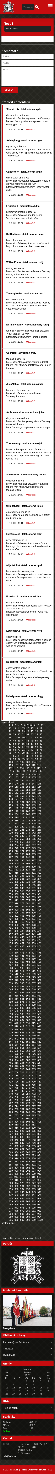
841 (22, 1140)
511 (22, 971)
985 (22, 1214)
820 (39, 1128)
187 (22, 805)
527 (11, 980)
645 (34, 1038)
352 (39, 888)
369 (34, 897)
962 (28, 1201)
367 (22, 897)
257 (11, 842)
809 (11, 1124)
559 (22, 995)
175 (22, 799)
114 (22, 768)
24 (27, 731)
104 (34, 762)
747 (34, 1091)
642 (16, 1038)
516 (16, 974)
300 (16, 863)
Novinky (14, 1238)
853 (22, 1146)
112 (11, 768)
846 (16, 1143)
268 (39, 845)
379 (22, 903)
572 (28, 1002)
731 (11, 1085)
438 (16, 934)
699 (34, 1066)
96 (27, 759)
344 (28, 885)
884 (28, 1161)
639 (34, 1035)
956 (28, 1198)
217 (22, 820)
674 (28, 1054)
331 (22, 879)
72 (27, 750)
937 (22, 1189)
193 (22, 808)
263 (11, 845)
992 (28, 1217)
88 (27, 756)
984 (16, 1214)
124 (40, 771)
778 (39, 1106)
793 (22, 1115)
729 (34, 1081)
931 (22, 1186)
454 (39, 940)
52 (10, 744)
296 (28, 860)
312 (16, 869)
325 (22, 876)
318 (16, 873)
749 (11, 1094)
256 (39, 839)
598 (39, 1014)
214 (39, 817)
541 (22, 986)
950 (28, 1195)
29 (14, 734)
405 (34, 916)
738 (16, 1088)
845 (11, 1143)
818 (28, 1128)
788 (28, 1112)
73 (32, 750)
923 (11, 1183)
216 (16, 820)
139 (22, 780)
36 (10, 737)
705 (34, 1069)
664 (39, 1048)
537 (34, 983)
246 (16, 836)
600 (16, 1017)
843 (34, 1140)
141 (34, 780)
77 (14, 753)
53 (14, 744)
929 (11, 1186)
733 (22, 1085)
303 (34, 863)
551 (11, 992)
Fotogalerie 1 (10, 1328)
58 (36, 744)
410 (28, 919)
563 (11, 999)
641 (11, 1038)
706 (39, 1069)
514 (39, 971)
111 (39, 765)
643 (22, 1038)
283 (22, 854)
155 (11, 790)
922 (39, 1180)
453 (34, 940)
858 (16, 1149)
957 (34, 1198)
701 (11, 1069)
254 (28, 839)
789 (34, 1112)
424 (39, 925)
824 (28, 1131)
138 (16, 780)
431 (11, 931)
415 (22, 922)
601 (22, 1017)
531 (34, 980)
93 (14, 759)
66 (36, 746)
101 (16, 762)
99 (41, 759)
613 (22, 1023)
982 (39, 1211)
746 (28, 1091)
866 (28, 1152)
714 (16, 1075)
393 (34, 909)
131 (11, 777)
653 (11, 1045)
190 (39, 805)
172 (39, 796)
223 (22, 823)
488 (28, 959)
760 (39, 1097)
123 (35, 771)
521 (11, 977)
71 (23, 750)
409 (22, 919)
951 (34, 1195)
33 (32, 734)
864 (16, 1152)
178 (39, 799)
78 (19, 753)
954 (16, 1198)
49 (32, 740)
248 (28, 836)
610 (39, 1020)
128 (28, 774)
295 (22, 860)
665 (11, 1051)
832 (39, 1134)
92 (10, 759)
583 (22, 1008)
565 (22, 999)
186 (16, 805)
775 (22, 1106)
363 (34, 894)
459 (34, 943)
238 (39, 830)
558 (16, 995)
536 (28, 983)
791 (11, 1115)
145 (22, 783)
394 (39, 909)
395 (11, 912)
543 (34, 986)
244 (39, 833)
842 (28, 1140)
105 (39, 762)
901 (22, 1171)
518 (28, 974)
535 (22, 983)
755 (11, 1097)
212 (28, 817)
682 (39, 1057)
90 (36, 756)
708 (16, 1072)
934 (39, 1186)
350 (28, 888)
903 (34, 1171)
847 (22, 1143)
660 (16, 1048)
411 (33, 919)
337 (22, 882)
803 (11, 1121)
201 (34, 811)
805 (22, 1121)
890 (28, 1164)
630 (16, 1032)
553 (22, 992)
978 (16, 1211)
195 (34, 808)
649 (22, 1042)
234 (16, 830)
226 (39, 823)
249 (34, 836)
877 (22, 1158)
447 (34, 937)
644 (28, 1038)
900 (16, 1171)
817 (22, 1128)
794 (28, 1115)
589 (22, 1011)
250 (39, 836)
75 (41, 750)
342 (16, 885)
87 (23, 756)
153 (34, 787)
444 (16, 937)
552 (16, 992)
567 (34, 999)
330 (16, 879)
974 (28, 1207)
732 (16, 1085)
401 (11, 916)
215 (11, 820)
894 (16, 1168)
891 (34, 1164)
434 (28, 931)
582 (16, 1008)
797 (11, 1118)
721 (22, 1078)
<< (6, 1372)
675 (34, 1054)
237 (34, 830)
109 (28, 765)
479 (11, 956)
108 (22, 765)
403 (22, 916)
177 (34, 799)
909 (34, 1174)
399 (34, 912)
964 (39, 1201)
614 (28, 1023)
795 (34, 1115)
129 (34, 774)
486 (16, 959)
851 (11, 1146)
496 (39, 962)
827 (11, 1134)
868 (39, 1152)
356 (28, 891)
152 (28, 787)
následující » (8, 1223)
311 (11, 869)
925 (22, 1183)
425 (11, 928)
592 (39, 1011)
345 (34, 885)
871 (22, 1155)
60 (10, 746)
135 (34, 777)
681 (34, 1057)
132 (16, 777)
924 (16, 1183)
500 (28, 965)
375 (34, 900)
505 (22, 968)
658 (39, 1045)
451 (22, 940)
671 (11, 1054)
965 (11, 1204)
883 (22, 1161)
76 (10, 753)
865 (22, 1152)
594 (16, 1014)
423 (34, 925)
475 (22, 952)
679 (22, 1057)
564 (16, 999)
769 (22, 1103)
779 (11, 1109)
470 (28, 949)
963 (34, 1201)
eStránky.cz (9, 1355)
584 (28, 1008)
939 (34, 1189)
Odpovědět (30, 130)
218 (28, 820)
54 (19, 744)
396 (16, 912)
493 (22, 962)
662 (28, 1048)
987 (34, 1214)
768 (16, 1103)
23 (23, 731)
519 (34, 974)
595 (22, 1014)
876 (16, 1158)
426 (16, 928)
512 (28, 971)
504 (16, 968)
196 (39, 808)
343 (22, 885)
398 (28, 912)
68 (10, 750)
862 (39, 1149)
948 (16, 1195)
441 (34, 934)
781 (22, 1109)
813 (33, 1124)
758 (28, 1097)
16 (27, 728)
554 (28, 992)
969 (34, 1204)
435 (34, 931)
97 (32, 759)
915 (33, 1177)
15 (23, 728)
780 (16, 1109)
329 (11, 879)
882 (16, 1161)
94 (19, 759)
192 (16, 808)
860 (28, 1149)
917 (11, 1180)
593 (11, 1014)
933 (34, 1186)
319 (22, 873)
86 (19, 756)
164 (28, 793)
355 (22, 891)
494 (28, 962)
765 (34, 1100)
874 (39, 1155)
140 (28, 780)
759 (34, 1097)
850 (39, 1143)
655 (22, 1045)
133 (22, 777)
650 (28, 1042)
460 (39, 943)
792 (16, 1115)
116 (33, 768)
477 (34, 952)
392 (28, 909)
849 (34, 1143)
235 (22, 830)
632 (28, 1032)
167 (11, 796)
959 (11, 1201)
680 (28, 1057)
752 (28, 1094)
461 (11, 946)
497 (11, 965)
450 (16, 940)
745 (22, 1091)
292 (39, 857)
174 (16, 799)
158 (28, 790)
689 (11, 1063)
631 (22, 1032)
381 (34, 903)
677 (11, 1057)
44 (10, 740)
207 (34, 814)
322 (39, 873)
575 (11, 1005)
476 (28, 952)
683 (11, 1060)
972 (16, 1207)
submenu (27, 1238)
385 (22, 906)
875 (11, 1158)
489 (34, 959)
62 (19, 746)
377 (11, 903)
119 (12, 771)
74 (36, 750)
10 (38, 725)
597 (34, 1014)
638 (28, 1035)
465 (34, 946)
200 (28, 811)
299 (11, 863)
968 (28, 1204)
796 (39, 1115)
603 (34, 1017)
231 (34, 826)
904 (39, 1171)
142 (39, 780)
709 (22, 1072)
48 (27, 740)
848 (28, 1143)
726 (16, 1081)
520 (39, 974)
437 (11, 934)
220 (39, 820)
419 (11, 925)
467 (11, 949)
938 (28, 1189)
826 (39, 1131)
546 (16, 989)
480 (16, 956)
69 (14, 750)
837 (34, 1137)
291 (34, 857)
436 (39, 931)
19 (41, 728)
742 (39, 1088)
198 (16, 811)
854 (28, 1146)
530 (28, 980)
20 (10, 731)
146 (28, 783)
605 (11, 1020)
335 (11, 882)
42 (36, 737)
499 (22, 965)
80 (27, 753)
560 (28, 995)
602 (28, 1017)
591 (34, 1011)
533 (11, 983)
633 (34, 1032)
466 (39, 946)
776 (28, 1106)
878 (28, 1158)
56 (27, 744)
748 (39, 1091)
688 (39, 1060)
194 (28, 808)
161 (11, 793)
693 (34, 1063)
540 (16, 986)
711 (33, 1072)
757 (22, 1097)
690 (16, 1063)
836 (28, 1137)
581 (11, 1008)
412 (39, 919)
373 (22, 900)
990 (16, 1217)
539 (11, 986)
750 (16, 1094)
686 (28, 1060)
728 (28, 1081)
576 (16, 1005)
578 (28, 1005)
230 (28, 826)
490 (39, 959)
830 (28, 1134)
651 (34, 1042)
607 (22, 1020)
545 (11, 989)
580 (39, 1005)
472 (39, 949)
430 (39, 928)
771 (34, 1103)
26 (36, 731)
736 (39, 1085)
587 (11, 1011)
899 (11, 1171)
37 (14, 737)
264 (16, 845)
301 (22, 863)
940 (39, 1189)
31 (23, 734)
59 (41, 744)
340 (39, 882)
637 (22, 1035)
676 (39, 1054)
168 (16, 796)
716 (28, 1075)
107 (16, 765)
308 (28, 866)
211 (22, 817)
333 (34, 879)
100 (11, 762)
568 (39, 999)
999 (34, 1220)
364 (39, 894)
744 (16, 1091)
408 (16, 919)
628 (39, 1029)
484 (39, 956)
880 (39, 1158)
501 (34, 965)
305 (11, 866)
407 (11, 919)
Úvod (4, 1238)
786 (16, 1112)
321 (34, 873)
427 (22, 928)
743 (11, 1091)
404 (28, 916)
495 (34, 962)
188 (28, 805)
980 (28, 1211)
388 (39, 906)
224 (28, 823)
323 (11, 876)
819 (34, 1128)
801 (34, 1118)
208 (39, 814)
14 (19, 728)
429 (34, 928)
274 (39, 848)
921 (34, 1180)
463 (22, 946)
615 (33, 1023)
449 (11, 940)
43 (41, 737)
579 (34, 1005)
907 (22, 1174)
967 (22, 1204)
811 (22, 1124)
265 (22, 845)
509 (11, 971)
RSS (50, 1470)
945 (34, 1192)
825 (34, 1131)
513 (33, 971)
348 (16, 888)
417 (34, 922)
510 (16, 971)
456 (16, 943)
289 (22, 857)
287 (11, 857)
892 (39, 1164)
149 (11, 787)
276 (16, 851)
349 (22, 888)
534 (16, 983)
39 (23, 737)
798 (16, 1118)
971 (11, 1207)
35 (41, 734)
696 (16, 1066)
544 (39, 986)
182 (28, 802)
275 (11, 851)
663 (34, 1048)
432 (16, 931)
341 (11, 885)
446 (28, 937)
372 (16, 900)
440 (28, 934)
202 (39, 811)
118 (44, 768)
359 (11, 894)
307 (22, 866)
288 (16, 857)
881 (11, 1161)
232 (39, 826)
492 (16, 962)
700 (39, 1066)
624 (16, 1029)
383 (11, 906)
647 (11, 1042)
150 (16, 787)
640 (39, 1035)
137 (11, 780)
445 (22, 937)
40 (27, 737)
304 (39, 863)
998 (28, 1220)
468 (16, 949)
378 (16, 903)
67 (41, 746)
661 (22, 1048)
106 (11, 765)
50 (36, 740)
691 (22, 1063)
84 (10, 756)
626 (28, 1029)
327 (34, 876)
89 (32, 756)
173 (11, 799)
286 (39, 854)
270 (16, 848)
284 (28, 854)
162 (16, 793)
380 (28, 903)
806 (28, 1121)
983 (11, 1214)
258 (16, 842)
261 (34, 842)
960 (16, 1201)
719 (11, 1078)
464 (28, 946)
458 (28, 943)
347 (11, 888)
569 (11, 1002)
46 (19, 740)
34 (36, 734)
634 (39, 1032)
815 (11, 1128)
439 (22, 934)
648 (16, 1042)
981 (34, 1211)
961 (22, 1201)
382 (39, 903)
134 (28, 777)
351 (34, 888)
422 (28, 925)
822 (16, 1131)
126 (16, 774)
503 (11, 968)
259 (22, 842)
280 (39, 851)
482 (28, 956)
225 (34, 823)
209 (11, 817)
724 (39, 1078)
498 (16, 965)
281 (11, 854)
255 (34, 839)
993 (34, 1217)
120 (18, 771)
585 (34, 1008)
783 (34, 1109)
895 (22, 1168)
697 (22, 1066)
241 (22, 833)
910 (39, 1174)
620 (28, 1026)
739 (22, 1088)
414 (16, 922)
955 (22, 1198)
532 (39, 980)
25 (32, 731)
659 (11, 1048)
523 (22, 977)
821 (11, 1131)
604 (39, 1017)
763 (22, 1100)
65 (32, 746)
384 (16, 906)
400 (39, 912)
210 (16, 817)
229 (22, 826)
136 (39, 777)
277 (22, 851)
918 (16, 1180)
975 (34, 1207)
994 (39, 1217)
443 (11, 937)
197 (11, 811)
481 (22, 956)
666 (16, 1051)
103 (28, 762)
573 (34, 1002)
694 (39, 1063)
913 (22, 1177)
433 (22, 931)
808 (39, 1121)
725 (11, 1081)
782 (28, 1109)
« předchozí (7, 722)
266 (28, 845)
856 (39, 1146)
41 (32, 737)
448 (39, 937)
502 (39, 965)
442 (39, 934)
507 (34, 968)
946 (39, 1192)
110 (33, 765)
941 (11, 1192)
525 (34, 977)
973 (22, 1207)
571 (22, 1002)
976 (39, 1207)
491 (11, 962)
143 (11, 783)
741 (34, 1088)
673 (22, 1054)
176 (28, 799)
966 (16, 1204)
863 (11, 1152)
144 (16, 783)
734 (28, 1085)
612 (16, 1023)
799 (22, 1118)
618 (16, 1026)
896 (28, 1168)
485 (11, 959)
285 (34, 854)
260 (28, 842)
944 (28, 1192)
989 (11, 1217)
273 (34, 848)
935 (11, 1189)
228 (16, 826)
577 (22, 1005)
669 (34, 1051)
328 (39, 876)
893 (11, 1168)
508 (39, 968)
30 (19, 734)
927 (34, 1183)
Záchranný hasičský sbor (16, 1342)
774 (16, 1106)
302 (28, 863)
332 (28, 879)
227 (11, 826)
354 (16, 891)
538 (39, 983)
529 (22, 980)
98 (36, 759)
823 (22, 1131)
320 (28, 873)
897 (34, 1168)
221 (11, 823)
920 (28, 1180)
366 (16, 897)
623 (11, 1029)
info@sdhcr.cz (10, 1456)
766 (39, 1100)
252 (16, 839)
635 (11, 1035)
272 (28, 848)
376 (39, 900)
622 (39, 1026)
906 (16, 1174)
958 (39, 1198)
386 (28, 906)
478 (39, 952)
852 (16, 1146)
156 (16, 790)
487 (22, 959)
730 (39, 1081)
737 (11, 1088)
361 (22, 894)
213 (33, 817)
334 (39, 879)
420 (16, 925)
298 (39, 860)
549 (34, 989)
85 (14, 756)
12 (10, 728)
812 (28, 1124)
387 (34, 906)
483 (34, 956)
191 (11, 808)
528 (16, 980)
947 (11, 1195)
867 (34, 1152)
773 (11, 1106)
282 (16, 854)
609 (34, 1020)
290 (28, 857)
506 (28, 968)
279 (34, 851)
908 (28, 1174)
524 (28, 977)
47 (23, 740)
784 (39, 1109)
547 (22, 989)
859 (22, 1149)
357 (34, 891)
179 (11, 802)
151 (22, 787)
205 (22, 814)
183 (34, 802)
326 (28, 876)
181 (22, 802)
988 (39, 1214)
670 (39, 1051)
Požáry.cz (8, 1348)
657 (34, 1045)
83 (41, 753)
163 (22, 793)
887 (11, 1164)
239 (11, 833)
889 (22, 1164)
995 (11, 1220)
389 (11, 909)
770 (28, 1103)
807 (34, 1121)
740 (28, 1088)
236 (28, 830)
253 (22, 839)
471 (34, 949)
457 (22, 943)
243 (34, 833)
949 (22, 1195)
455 (11, 943)
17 (32, 728)
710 (28, 1072)
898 (39, 1168)
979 (22, 1211)
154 (39, 787)
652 (39, 1042)
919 (22, 1180)
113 (16, 768)
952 (39, 1195)
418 (39, 922)
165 (34, 793)
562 (39, 995)
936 (16, 1189)
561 (34, 995)
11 (42, 725)
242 (28, 833)
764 (28, 1100)
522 (16, 977)
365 (11, 897)
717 (34, 1075)
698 (28, 1066)
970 (39, 1204)
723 (34, 1078)
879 (34, 1158)
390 (16, 909)
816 (16, 1128)
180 (16, 802)
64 (27, 746)
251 (11, 839)
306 (16, 866)
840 (16, 1140)
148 (39, 783)
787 (22, 1112)
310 (39, 866)
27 (41, 731)
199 (22, 811)
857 (11, 1149)
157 (22, 790)
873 (34, 1155)
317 (11, 873)
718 (39, 1075)
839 (11, 1140)
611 (11, 1023)
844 (39, 1140)
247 (22, 836)
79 (23, 753)
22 (19, 731)
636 (16, 1035)
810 (16, 1124)
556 (39, 992)
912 (16, 1177)
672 (16, 1054)
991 (22, 1217)
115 (27, 768)
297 (34, 860)
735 (34, 1085)
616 (39, 1023)
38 (19, 737)
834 (16, 1137)
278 (28, 851)
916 (39, 1177)
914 (28, 1177)
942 (16, 1192)
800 (28, 1118)
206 (28, 814)
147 (34, 783)
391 (22, 909)
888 (16, 1164)
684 (16, 1060)
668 (28, 1051)
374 (28, 900)
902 (28, 1171)
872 (28, 1155)
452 (28, 940)
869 (11, 1155)
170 (28, 796)
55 (23, 744)
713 (11, 1075)
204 (16, 814)
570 (16, 1002)
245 (11, 836)
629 (11, 1032)
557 (11, 995)
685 (22, 1060)
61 (14, 746)
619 (22, 1026)
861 (34, 1149)
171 (34, 796)
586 (39, 1008)
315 (33, 869)
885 (34, 1161)
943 (22, 1192)
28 (10, 734)
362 (28, 894)
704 (28, 1069)
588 (16, 1011)
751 (22, 1094)
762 (16, 1100)
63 (23, 746)
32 (27, 734)
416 (28, 922)
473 (11, 952)
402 (16, 916)
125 (11, 774)
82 (36, 753)
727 (22, 1081)
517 (22, 974)
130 (39, 774)
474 (16, 952)
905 (11, 1174)
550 (39, 989)
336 (16, 882)
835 (22, 1137)
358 (39, 891)
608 (28, 1020)
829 (22, 1134)
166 (39, 793)
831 (34, 1134)
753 (34, 1094)
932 (28, 1186)
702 (16, 1069)
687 (34, 1060)
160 (39, 790)
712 (39, 1072)
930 (16, 1186)
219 (34, 820)
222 (16, 823)
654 (16, 1045)
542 (28, 986)
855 (34, 1146)
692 (28, 1063)
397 (22, 912)
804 (16, 1121)
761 (11, 1100)
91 (41, 756)
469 (22, 949)
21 (14, 731)
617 (11, 1026)
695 (11, 1066)
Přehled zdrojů (10, 1408)
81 (32, 753)
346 (39, 885)
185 (11, 805)
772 (39, 1103)
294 (16, 860)
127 (22, 774)
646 (39, 1038)
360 (16, 894)
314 (28, 869)
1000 (40, 1220)
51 (41, 740)
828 (16, 1134)
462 (16, 946)
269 (11, 848)
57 (32, 744)
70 (19, 750)
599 (11, 1017)
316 (39, 869)
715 (22, 1075)
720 (16, 1078)
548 (28, 989)
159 (34, 790)
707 (11, 1072)
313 (22, 869)
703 (22, 1069)
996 (16, 1220)
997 (22, 1220)
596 (28, 1014)
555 (34, 992)
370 (39, 897)
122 (29, 771)
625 (22, 1029)
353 (11, 891)
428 (28, 928)
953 (11, 1198)
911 (11, 1177)
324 (16, 876)
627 (34, 1029)
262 (39, 842)
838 (39, 1137)
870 (16, 1155)
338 (28, 882)
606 (16, 1020)
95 (23, 759)
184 (39, 802)
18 (36, 728)
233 (11, 830)
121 (23, 771)
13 (14, 728)
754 (39, 1094)
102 (22, 762)
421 (22, 925)
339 (34, 882)
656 (28, 1045)
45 (14, 740)
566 (28, 999)
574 (39, 1002)
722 (28, 1078)
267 (34, 845)
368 (28, 897)
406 (39, 916)
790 (39, 1112)
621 (34, 1026)
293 (11, 860)
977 (11, 1211)
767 (11, 1103)
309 (34, 866)
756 (16, 1097)
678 (16, 1057)
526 (39, 977)
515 (11, 974)
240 (16, 833)
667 (22, 1051)
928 (39, 1183)
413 (11, 922)
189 (34, 805)
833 (11, 1137)
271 (22, 848)
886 (39, 1161)
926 (28, 1183)
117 (38, 768)
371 (11, 900)
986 (28, 1214)
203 (11, 814)
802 (39, 1118)
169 (22, 796)
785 (11, 1112)
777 (34, 1106)
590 (28, 1011)
